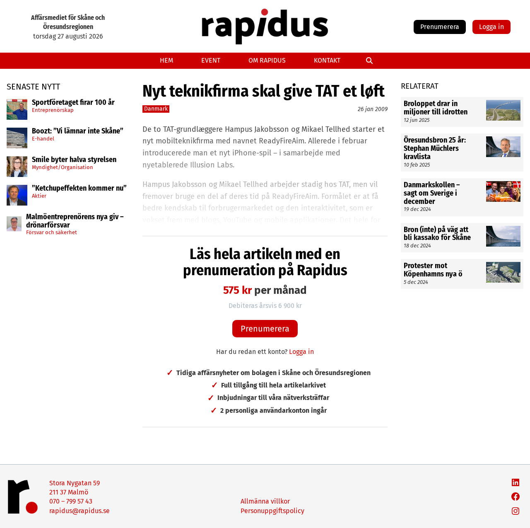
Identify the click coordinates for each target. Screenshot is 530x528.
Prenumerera (439, 27)
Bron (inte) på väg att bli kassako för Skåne (437, 233)
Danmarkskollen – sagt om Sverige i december (432, 193)
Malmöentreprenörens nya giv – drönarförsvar (75, 221)
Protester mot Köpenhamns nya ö (433, 270)
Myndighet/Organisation (62, 167)
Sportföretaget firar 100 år (73, 103)
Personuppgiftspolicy (272, 511)
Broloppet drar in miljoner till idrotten (435, 108)
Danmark (156, 108)
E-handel (43, 138)
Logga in (491, 27)
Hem (166, 60)
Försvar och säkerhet (51, 232)
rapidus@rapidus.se (79, 511)
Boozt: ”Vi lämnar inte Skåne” (77, 131)
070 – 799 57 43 (70, 501)
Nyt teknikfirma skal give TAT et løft (263, 91)
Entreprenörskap (53, 110)
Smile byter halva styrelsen (74, 160)
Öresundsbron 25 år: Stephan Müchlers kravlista (435, 148)
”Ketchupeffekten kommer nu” (79, 188)
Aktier (39, 195)
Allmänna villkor (265, 501)
